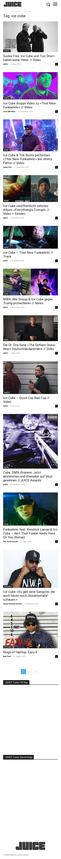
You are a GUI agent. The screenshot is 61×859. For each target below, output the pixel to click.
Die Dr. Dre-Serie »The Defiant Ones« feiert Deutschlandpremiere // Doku (29, 347)
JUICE (5, 64)
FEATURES (8, 586)
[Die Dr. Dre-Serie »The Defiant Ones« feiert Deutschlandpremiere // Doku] (30, 328)
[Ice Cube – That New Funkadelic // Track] (30, 237)
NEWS (6, 150)
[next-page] (36, 671)
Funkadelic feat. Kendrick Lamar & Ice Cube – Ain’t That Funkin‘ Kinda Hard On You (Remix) (30, 533)
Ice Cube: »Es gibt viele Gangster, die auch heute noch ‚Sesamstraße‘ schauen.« (29, 595)
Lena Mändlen (9, 111)
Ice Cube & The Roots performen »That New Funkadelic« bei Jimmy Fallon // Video (27, 159)
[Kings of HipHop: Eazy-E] (30, 630)
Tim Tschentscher (10, 541)
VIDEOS (7, 51)
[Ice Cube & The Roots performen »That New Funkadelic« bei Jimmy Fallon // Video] (30, 135)
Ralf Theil (7, 656)
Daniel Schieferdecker (12, 604)
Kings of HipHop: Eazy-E (20, 652)
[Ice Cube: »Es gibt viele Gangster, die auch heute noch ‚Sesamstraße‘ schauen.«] (30, 568)
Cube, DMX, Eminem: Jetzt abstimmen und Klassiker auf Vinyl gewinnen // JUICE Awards (27, 476)
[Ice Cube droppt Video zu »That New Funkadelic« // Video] (30, 85)
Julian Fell (7, 167)
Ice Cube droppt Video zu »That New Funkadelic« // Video (29, 105)
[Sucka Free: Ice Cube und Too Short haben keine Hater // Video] (30, 36)
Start (5, 11)
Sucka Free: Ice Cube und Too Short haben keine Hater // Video (28, 58)
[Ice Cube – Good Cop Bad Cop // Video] (30, 377)
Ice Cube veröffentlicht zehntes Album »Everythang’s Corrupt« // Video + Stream (26, 210)
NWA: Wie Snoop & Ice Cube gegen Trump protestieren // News (28, 301)
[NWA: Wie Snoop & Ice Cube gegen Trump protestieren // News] (30, 282)
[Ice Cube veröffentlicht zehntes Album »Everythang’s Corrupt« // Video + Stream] (30, 188)
